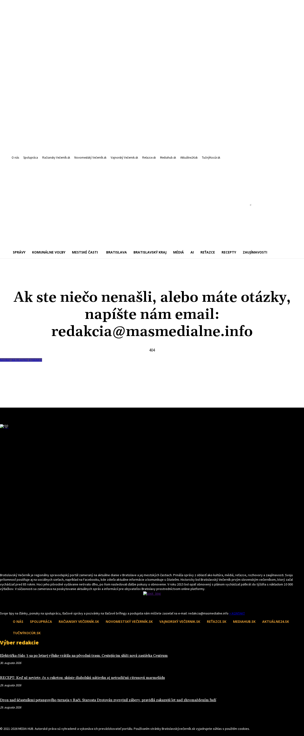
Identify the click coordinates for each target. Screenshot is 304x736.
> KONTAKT (237, 613)
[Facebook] (3, 602)
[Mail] (11, 602)
